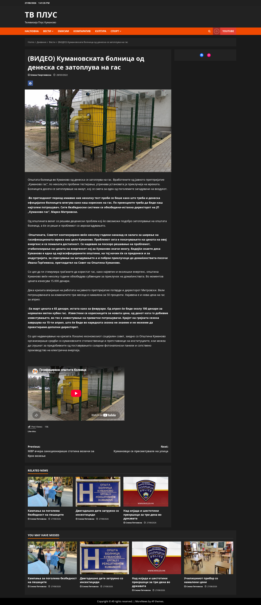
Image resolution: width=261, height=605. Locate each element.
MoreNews (141, 601)
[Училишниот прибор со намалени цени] (208, 558)
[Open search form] (209, 31)
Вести (47, 31)
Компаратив (82, 31)
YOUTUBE (228, 31)
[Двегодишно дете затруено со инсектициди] (98, 492)
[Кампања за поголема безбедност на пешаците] (50, 492)
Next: (141, 449)
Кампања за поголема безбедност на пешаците (46, 512)
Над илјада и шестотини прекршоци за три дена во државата (142, 514)
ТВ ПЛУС (41, 15)
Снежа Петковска (38, 519)
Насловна (32, 31)
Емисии (63, 31)
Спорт (115, 31)
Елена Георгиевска (41, 74)
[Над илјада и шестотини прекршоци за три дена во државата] (145, 492)
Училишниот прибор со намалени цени (201, 580)
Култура (100, 31)
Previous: (61, 451)
